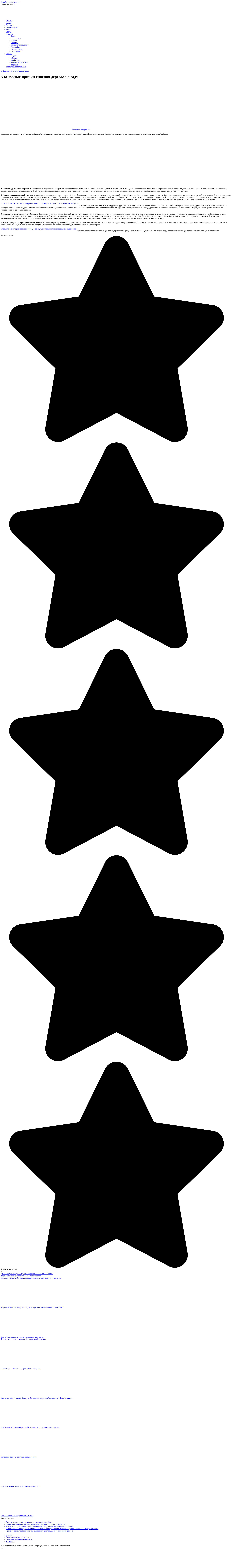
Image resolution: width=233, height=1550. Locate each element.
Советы (9, 54)
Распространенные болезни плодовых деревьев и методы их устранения (31, 1278)
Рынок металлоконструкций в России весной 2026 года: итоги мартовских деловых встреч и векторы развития (52, 1529)
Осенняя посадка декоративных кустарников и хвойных (29, 1522)
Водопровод (16, 38)
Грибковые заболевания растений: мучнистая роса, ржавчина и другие (30, 1427)
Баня (13, 36)
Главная (9, 21)
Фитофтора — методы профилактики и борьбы (20, 1368)
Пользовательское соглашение (18, 1537)
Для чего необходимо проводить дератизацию (20, 1486)
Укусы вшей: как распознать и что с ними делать (21, 1276)
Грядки (14, 56)
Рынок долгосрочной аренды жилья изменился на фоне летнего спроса (35, 1524)
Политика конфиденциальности (19, 1539)
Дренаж (14, 40)
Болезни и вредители (19, 62)
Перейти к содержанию (11, 2)
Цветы (8, 23)
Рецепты (14, 65)
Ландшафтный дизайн (20, 45)
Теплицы (14, 43)
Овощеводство (12, 27)
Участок (9, 34)
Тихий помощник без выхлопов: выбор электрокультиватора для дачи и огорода (39, 1526)
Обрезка (14, 58)
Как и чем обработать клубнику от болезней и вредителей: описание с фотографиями (36, 1398)
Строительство (17, 49)
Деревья (9, 25)
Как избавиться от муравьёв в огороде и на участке (22, 1337)
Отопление (15, 51)
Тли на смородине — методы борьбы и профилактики (23, 1339)
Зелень (8, 29)
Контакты (10, 1542)
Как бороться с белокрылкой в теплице (17, 1516)
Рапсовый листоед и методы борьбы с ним (18, 1457)
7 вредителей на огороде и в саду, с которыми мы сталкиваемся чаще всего (32, 1307)
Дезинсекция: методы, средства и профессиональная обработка (27, 1274)
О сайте (9, 1535)
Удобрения (15, 60)
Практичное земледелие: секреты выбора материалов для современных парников (39, 1531)
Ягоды (8, 32)
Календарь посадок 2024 (16, 67)
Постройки (15, 47)
